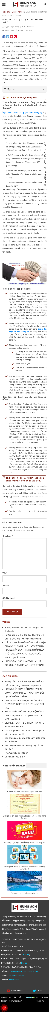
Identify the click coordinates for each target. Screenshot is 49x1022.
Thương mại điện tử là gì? (16, 752)
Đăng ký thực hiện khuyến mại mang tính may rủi (24, 842)
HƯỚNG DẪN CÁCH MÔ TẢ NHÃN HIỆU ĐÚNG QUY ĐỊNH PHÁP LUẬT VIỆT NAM (24, 663)
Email (5, 585)
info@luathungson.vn (16, 975)
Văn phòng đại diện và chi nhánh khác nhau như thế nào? (25, 739)
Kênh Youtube (17, 990)
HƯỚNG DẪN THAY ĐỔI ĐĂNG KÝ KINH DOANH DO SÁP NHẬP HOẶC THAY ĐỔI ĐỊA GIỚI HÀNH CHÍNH (24, 692)
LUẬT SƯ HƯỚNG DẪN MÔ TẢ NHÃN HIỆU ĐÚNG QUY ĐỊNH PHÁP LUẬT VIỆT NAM (25, 644)
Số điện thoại (8, 598)
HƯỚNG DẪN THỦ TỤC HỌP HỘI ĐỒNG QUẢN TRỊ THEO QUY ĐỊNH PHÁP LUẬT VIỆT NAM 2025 (24, 715)
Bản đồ (26, 954)
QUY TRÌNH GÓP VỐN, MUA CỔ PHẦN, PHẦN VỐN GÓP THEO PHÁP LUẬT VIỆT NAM (24, 704)
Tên (4, 573)
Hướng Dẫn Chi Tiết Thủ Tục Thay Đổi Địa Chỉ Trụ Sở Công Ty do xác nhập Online (24, 636)
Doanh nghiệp (18, 11)
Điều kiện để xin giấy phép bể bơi (24, 893)
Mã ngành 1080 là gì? (15, 756)
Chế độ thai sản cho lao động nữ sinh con (24, 791)
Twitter (39, 990)
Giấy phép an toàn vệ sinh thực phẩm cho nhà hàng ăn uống (24, 817)
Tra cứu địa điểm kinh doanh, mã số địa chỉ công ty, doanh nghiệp (24, 732)
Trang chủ (6, 11)
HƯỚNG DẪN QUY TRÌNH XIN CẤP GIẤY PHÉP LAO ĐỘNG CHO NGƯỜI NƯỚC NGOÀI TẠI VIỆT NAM (24, 653)
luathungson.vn (16, 971)
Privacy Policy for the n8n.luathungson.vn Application (24, 629)
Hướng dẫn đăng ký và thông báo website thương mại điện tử (24, 867)
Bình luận (7, 536)
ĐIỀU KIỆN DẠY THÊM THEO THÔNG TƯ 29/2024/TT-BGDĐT (24, 724)
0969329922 (14, 979)
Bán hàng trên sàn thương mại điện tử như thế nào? (24, 747)
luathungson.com (31, 971)
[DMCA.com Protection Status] (30, 997)
